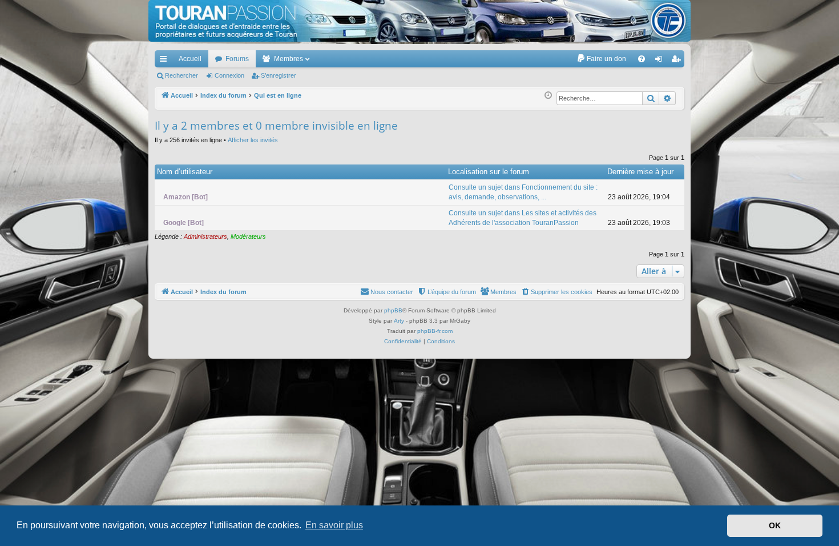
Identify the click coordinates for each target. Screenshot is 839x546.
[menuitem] (601, 58)
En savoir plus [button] (334, 525)
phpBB (393, 310)
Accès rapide (165, 61)
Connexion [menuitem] (661, 61)
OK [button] (775, 525)
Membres (288, 59)
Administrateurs (205, 236)
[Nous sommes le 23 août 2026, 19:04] (548, 95)
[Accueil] (419, 21)
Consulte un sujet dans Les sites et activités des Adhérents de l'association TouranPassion (522, 218)
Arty (399, 321)
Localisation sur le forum (488, 171)
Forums (237, 59)
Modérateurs (248, 236)
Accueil (190, 59)
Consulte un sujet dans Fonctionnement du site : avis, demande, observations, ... (523, 192)
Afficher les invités (253, 139)
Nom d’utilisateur (184, 171)
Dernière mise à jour (640, 171)
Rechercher (181, 75)
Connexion (229, 75)
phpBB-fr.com (435, 331)
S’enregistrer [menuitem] (678, 61)
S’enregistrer (278, 75)
